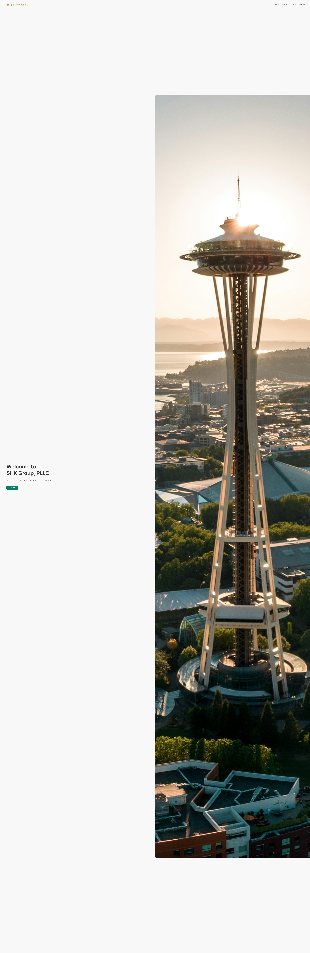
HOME (277, 5)
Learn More (12, 487)
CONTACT (302, 5)
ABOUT (294, 5)
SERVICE (284, 5)
